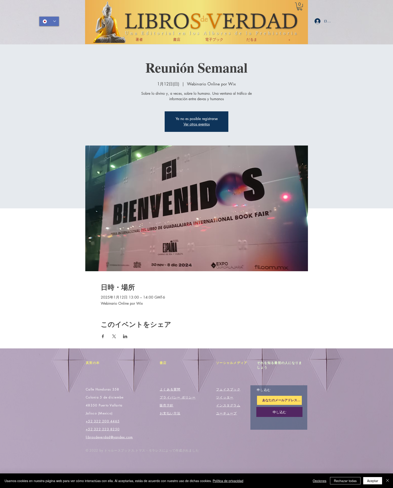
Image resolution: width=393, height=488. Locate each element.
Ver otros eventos (197, 124)
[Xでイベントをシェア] (114, 336)
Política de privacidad (228, 480)
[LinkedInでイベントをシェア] (125, 336)
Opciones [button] (319, 480)
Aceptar (372, 480)
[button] (299, 6)
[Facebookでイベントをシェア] (103, 336)
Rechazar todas (345, 480)
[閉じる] (387, 480)
